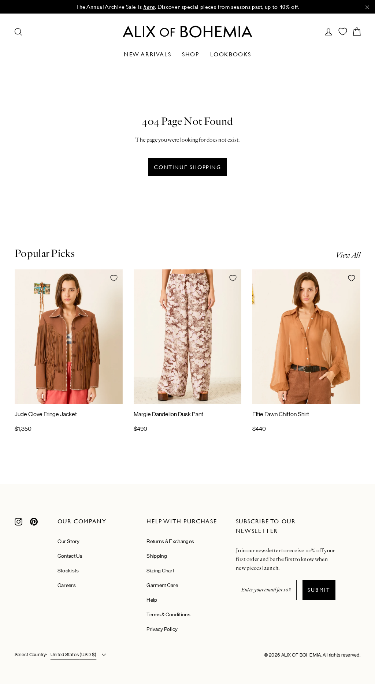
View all (348, 255)
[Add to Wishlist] (114, 278)
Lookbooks (230, 54)
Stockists (68, 570)
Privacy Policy (162, 629)
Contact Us (69, 556)
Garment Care (162, 585)
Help (151, 600)
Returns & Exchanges (170, 541)
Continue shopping (187, 167)
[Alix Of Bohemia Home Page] (187, 32)
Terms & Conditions (168, 614)
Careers (66, 585)
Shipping (156, 556)
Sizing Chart (160, 570)
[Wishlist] (343, 31)
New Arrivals (147, 54)
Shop (190, 54)
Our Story (68, 541)
